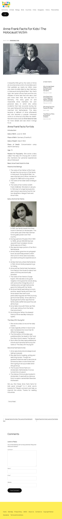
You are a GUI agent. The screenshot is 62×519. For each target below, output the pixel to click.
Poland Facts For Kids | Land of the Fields (46, 419)
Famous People (12, 401)
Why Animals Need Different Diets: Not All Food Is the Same (48, 88)
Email (9, 475)
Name (9, 468)
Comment (10, 449)
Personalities (14, 40)
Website (9, 482)
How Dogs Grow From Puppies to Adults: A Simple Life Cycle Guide (48, 98)
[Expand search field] (5, 14)
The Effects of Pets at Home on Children (48, 115)
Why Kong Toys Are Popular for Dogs (48, 107)
